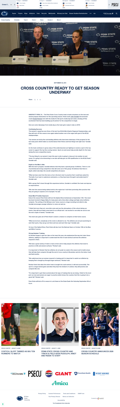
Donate (50, 20)
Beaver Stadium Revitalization (78, 13)
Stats (33, 20)
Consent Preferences (54, 393)
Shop (25, 13)
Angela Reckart (37, 118)
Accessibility (61, 400)
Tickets (20, 13)
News (41, 20)
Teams (14, 13)
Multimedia (52, 13)
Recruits (44, 13)
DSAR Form (81, 393)
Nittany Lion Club (62, 13)
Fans (38, 13)
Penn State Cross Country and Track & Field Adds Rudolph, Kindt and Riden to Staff (58, 354)
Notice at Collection (68, 396)
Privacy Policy (42, 393)
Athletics (32, 13)
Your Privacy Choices (54, 396)
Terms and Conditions (69, 393)
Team (25, 20)
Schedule (17, 20)
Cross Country (5, 348)
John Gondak (75, 116)
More (58, 20)
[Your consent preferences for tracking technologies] (2, 404)
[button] (14, 4)
